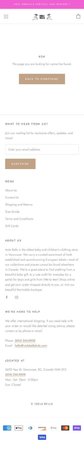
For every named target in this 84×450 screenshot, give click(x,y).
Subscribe (20, 164)
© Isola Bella (42, 404)
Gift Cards (12, 226)
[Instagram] (16, 297)
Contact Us (12, 197)
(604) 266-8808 (25, 340)
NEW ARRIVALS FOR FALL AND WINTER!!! (42, 4)
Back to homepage (42, 79)
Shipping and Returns (19, 204)
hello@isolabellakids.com (31, 345)
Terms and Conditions (19, 219)
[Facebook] (6, 297)
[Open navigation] (6, 16)
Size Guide (12, 211)
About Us (11, 190)
